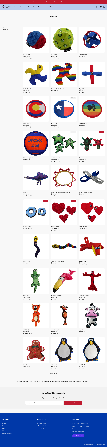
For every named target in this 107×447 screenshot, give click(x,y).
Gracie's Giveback (33, 7)
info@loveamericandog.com (80, 423)
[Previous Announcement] (33, 2)
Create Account (41, 423)
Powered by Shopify (88, 444)
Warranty (5, 431)
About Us (22, 7)
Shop (15, 7)
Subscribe (73, 403)
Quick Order (40, 428)
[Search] (97, 7)
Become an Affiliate (48, 7)
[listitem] (53, 2)
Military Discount (7, 433)
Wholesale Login (41, 426)
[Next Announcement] (74, 2)
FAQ (3, 428)
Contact (59, 7)
